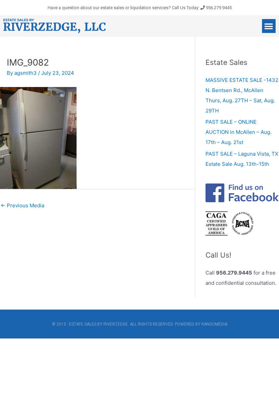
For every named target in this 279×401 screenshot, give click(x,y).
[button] (269, 26)
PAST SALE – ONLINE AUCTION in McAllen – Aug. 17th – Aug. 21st (239, 132)
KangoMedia (214, 324)
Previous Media (22, 205)
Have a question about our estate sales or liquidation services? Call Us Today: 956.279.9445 (140, 7)
